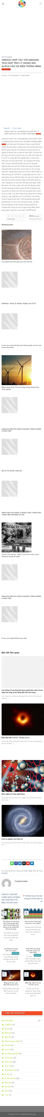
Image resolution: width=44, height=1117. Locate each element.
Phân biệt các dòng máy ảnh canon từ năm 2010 (33, 950)
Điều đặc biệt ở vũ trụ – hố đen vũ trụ (33, 984)
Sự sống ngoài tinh (11, 1053)
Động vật (7, 1033)
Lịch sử (7, 1049)
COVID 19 (8, 1025)
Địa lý (6, 1029)
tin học (7, 1074)
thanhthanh (25, 75)
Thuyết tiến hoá (10, 1070)
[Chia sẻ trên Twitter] (20, 863)
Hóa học (7, 1045)
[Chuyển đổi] (41, 1020)
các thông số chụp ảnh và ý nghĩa (11, 949)
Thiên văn (8, 1062)
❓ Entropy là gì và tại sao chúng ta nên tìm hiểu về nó (32, 898)
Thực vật (7, 1066)
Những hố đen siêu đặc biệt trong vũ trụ (11, 984)
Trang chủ (6, 128)
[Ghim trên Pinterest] (28, 863)
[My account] (40, 3)
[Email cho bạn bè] (24, 863)
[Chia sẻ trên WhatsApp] (12, 863)
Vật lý (6, 1091)
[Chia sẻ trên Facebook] (16, 863)
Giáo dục (7, 1037)
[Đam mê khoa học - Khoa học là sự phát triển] (22, 3)
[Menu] (3, 3)
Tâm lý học (8, 1058)
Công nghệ (8, 1020)
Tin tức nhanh (7, 57)
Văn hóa (7, 1087)
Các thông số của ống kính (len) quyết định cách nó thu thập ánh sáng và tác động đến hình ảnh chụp (11, 925)
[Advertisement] (22, 34)
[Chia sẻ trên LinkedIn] (32, 863)
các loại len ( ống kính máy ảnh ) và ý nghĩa (33, 922)
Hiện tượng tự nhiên (12, 1041)
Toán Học (8, 1082)
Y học (6, 1095)
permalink (5, 873)
